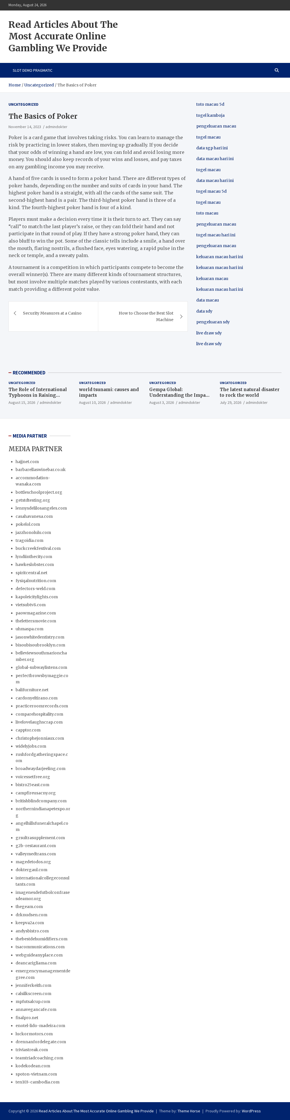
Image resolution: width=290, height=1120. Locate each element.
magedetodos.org (33, 861)
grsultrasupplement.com (40, 837)
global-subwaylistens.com (41, 667)
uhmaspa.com (29, 628)
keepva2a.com (30, 922)
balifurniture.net (32, 689)
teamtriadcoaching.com (39, 1057)
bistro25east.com (32, 784)
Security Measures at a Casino (52, 313)
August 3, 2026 (161, 402)
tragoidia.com (29, 540)
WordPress (251, 1110)
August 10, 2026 (92, 402)
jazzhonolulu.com (33, 532)
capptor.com (28, 730)
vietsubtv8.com (31, 604)
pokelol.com (28, 524)
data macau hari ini (215, 180)
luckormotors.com (34, 1033)
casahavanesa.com (34, 516)
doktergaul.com (31, 869)
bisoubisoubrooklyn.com (40, 645)
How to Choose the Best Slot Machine (146, 316)
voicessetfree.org (33, 776)
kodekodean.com (33, 1065)
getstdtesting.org (33, 500)
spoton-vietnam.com (36, 1074)
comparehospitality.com (39, 714)
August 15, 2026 (21, 402)
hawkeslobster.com (35, 564)
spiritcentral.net (31, 572)
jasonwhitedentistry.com (40, 637)
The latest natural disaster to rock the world (250, 392)
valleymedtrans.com (36, 853)
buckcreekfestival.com (38, 548)
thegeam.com (29, 906)
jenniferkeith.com (33, 985)
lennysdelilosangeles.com (41, 508)
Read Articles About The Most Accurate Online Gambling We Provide (63, 36)
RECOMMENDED (29, 373)
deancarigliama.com (36, 963)
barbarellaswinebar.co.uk (41, 469)
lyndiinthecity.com (34, 556)
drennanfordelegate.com (41, 1041)
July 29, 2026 (230, 402)
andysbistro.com (32, 931)
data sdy (204, 311)
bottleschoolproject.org (39, 492)
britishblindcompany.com (41, 800)
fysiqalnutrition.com (36, 580)
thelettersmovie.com (36, 620)
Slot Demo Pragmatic (32, 70)
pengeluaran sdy (213, 321)
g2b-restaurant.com (36, 845)
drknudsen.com (31, 914)
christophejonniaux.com (40, 738)
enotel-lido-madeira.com (40, 1025)
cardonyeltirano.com (36, 698)
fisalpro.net (27, 1017)
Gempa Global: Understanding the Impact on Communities (179, 395)
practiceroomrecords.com (42, 706)
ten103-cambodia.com (37, 1082)
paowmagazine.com (36, 613)
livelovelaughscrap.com (39, 722)
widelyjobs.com (31, 746)
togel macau (208, 202)
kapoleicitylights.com (37, 596)
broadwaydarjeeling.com (40, 768)
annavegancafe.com (36, 1009)
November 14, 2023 (24, 126)
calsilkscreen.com (33, 993)
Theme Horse (189, 1110)
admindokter (56, 126)
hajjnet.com (27, 461)
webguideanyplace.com (39, 955)
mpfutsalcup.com (33, 1001)
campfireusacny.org (36, 793)
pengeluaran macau (216, 245)
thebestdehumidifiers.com (41, 938)
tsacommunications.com (40, 946)
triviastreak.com (32, 1049)
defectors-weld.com (35, 588)
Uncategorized (23, 104)
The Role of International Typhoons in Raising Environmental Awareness (38, 395)
